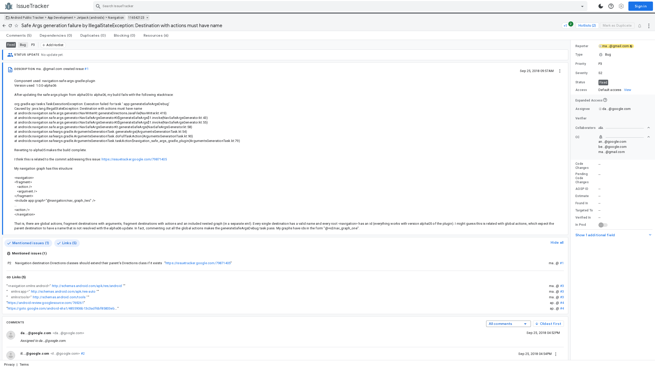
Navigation (116, 17)
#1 (86, 69)
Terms (24, 364)
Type (579, 54)
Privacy (9, 364)
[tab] (19, 35)
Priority (580, 64)
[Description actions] (560, 71)
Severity (581, 73)
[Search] (98, 6)
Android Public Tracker (27, 17)
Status (580, 82)
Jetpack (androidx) (90, 17)
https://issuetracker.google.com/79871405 (198, 263)
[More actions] (649, 26)
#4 (562, 303)
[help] (611, 6)
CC (577, 137)
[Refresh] (10, 26)
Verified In (583, 217)
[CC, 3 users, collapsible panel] (624, 137)
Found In (581, 203)
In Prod (580, 225)
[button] (612, 54)
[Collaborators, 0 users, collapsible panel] (624, 127)
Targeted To (584, 210)
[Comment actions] (556, 354)
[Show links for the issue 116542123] (147, 17)
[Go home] (4, 26)
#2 (82, 353)
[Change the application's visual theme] (601, 6)
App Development (60, 17)
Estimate (582, 196)
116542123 (136, 17)
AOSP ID (581, 189)
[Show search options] (582, 6)
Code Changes (582, 166)
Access (581, 90)
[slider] (571, 200)
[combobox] (341, 6)
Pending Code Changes (582, 178)
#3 (562, 286)
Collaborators (585, 128)
